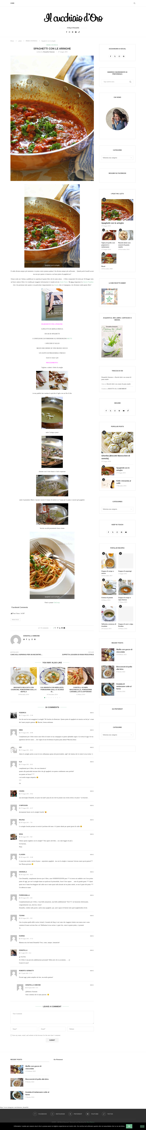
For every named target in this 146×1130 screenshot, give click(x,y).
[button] (13, 682)
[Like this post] (55, 628)
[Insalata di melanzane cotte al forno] (107, 689)
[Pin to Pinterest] (62, 628)
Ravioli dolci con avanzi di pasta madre (124, 245)
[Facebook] (66, 32)
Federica (22, 712)
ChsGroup (57, 602)
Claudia (22, 854)
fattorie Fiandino (88, 282)
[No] (142, 1126)
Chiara (21, 791)
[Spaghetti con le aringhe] (117, 209)
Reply (92, 712)
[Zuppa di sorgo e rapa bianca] (125, 587)
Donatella (23, 950)
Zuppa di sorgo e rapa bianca (124, 599)
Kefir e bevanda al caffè (123, 482)
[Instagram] (69, 32)
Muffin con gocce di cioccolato (124, 651)
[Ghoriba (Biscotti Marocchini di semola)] (117, 442)
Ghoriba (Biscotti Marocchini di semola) (115, 457)
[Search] (134, 3)
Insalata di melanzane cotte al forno (123, 686)
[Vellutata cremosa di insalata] (108, 613)
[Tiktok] (79, 32)
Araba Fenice (64, 282)
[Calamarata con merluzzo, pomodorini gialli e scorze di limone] (52, 676)
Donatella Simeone (49, 52)
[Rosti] (108, 259)
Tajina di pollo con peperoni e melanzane (108, 245)
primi (20, 41)
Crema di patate (107, 597)
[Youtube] (76, 32)
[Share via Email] (64, 628)
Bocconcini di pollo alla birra (124, 668)
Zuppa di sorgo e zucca (107, 572)
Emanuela (23, 872)
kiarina (22, 936)
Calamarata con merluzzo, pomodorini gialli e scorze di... (52, 690)
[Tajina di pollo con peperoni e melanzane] (108, 235)
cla (20, 762)
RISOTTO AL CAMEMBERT (117, 389)
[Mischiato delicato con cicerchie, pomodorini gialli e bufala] (23, 676)
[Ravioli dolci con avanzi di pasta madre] (125, 235)
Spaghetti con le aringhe (112, 223)
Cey (20, 747)
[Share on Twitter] (59, 628)
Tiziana (21, 915)
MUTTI (69, 338)
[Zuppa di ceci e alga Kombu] (125, 613)
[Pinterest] (72, 32)
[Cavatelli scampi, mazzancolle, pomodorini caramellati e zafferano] (80, 676)
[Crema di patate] (108, 587)
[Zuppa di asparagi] (125, 560)
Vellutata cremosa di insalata (108, 625)
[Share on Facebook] (57, 628)
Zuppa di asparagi (125, 571)
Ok (129, 1126)
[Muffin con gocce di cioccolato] (107, 654)
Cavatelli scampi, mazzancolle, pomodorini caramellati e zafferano (81, 690)
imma (21, 730)
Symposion (23, 805)
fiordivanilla (24, 895)
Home (12, 3)
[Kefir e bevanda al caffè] (107, 484)
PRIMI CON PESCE (31, 41)
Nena (21, 834)
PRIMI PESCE (15, 619)
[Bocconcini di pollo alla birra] (107, 672)
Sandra (57, 285)
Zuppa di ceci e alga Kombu (125, 625)
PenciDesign (90, 1122)
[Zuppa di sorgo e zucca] (108, 560)
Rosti (103, 266)
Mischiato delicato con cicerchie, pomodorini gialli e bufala (23, 690)
